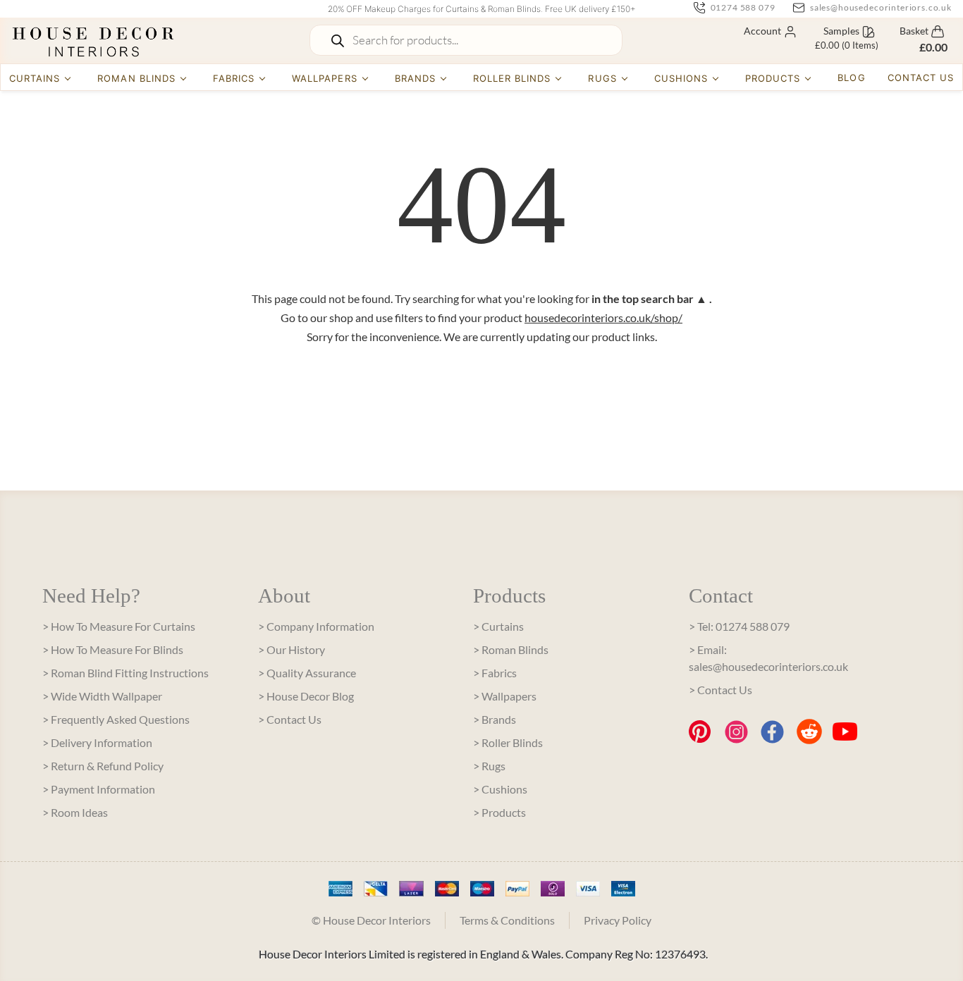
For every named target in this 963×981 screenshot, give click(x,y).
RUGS (602, 78)
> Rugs (489, 765)
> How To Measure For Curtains (118, 626)
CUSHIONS (681, 78)
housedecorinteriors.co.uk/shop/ (603, 317)
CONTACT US (921, 77)
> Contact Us (289, 719)
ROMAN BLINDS (136, 78)
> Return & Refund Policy (103, 765)
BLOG (851, 77)
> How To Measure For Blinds (112, 649)
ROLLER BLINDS (512, 78)
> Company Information (316, 626)
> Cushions (500, 789)
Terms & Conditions (507, 920)
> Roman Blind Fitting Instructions (125, 672)
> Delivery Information (97, 742)
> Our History (291, 649)
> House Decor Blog (306, 696)
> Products (499, 812)
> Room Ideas (75, 812)
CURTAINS (34, 78)
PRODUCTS (772, 78)
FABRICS (233, 78)
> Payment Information (98, 789)
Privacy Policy (617, 920)
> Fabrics (495, 672)
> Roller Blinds (508, 742)
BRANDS (415, 78)
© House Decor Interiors (371, 920)
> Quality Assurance (307, 672)
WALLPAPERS (324, 78)
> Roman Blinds (510, 649)
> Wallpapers (504, 696)
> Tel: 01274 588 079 (739, 626)
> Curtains (498, 626)
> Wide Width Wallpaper (102, 696)
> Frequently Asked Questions (116, 719)
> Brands (494, 719)
